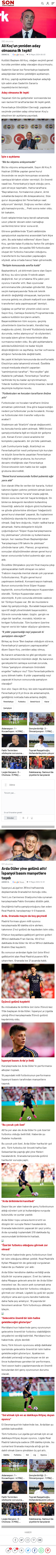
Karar (47, 701)
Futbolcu (22, 701)
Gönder (10, 818)
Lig (34, 1455)
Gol (27, 1455)
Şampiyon (7, 708)
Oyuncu (43, 1455)
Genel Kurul (35, 701)
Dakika (6, 1455)
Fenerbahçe (8, 701)
